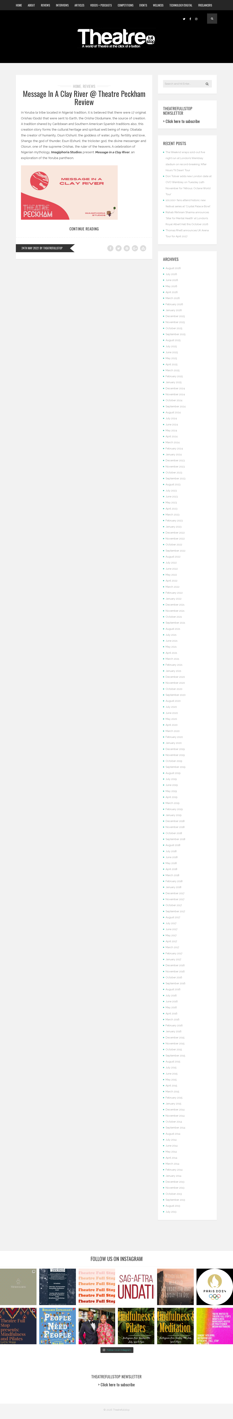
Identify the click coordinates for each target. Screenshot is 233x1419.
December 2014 (175, 1109)
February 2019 (174, 809)
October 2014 (174, 1121)
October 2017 (174, 905)
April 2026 (172, 292)
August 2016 (173, 989)
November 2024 (175, 394)
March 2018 (172, 875)
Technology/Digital (180, 5)
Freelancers (205, 5)
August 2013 (173, 1205)
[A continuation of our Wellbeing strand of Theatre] (57, 1287)
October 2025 (174, 328)
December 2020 (175, 676)
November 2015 (175, 1043)
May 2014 (171, 1151)
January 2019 (173, 815)
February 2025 (174, 376)
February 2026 (174, 304)
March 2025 (172, 370)
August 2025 (173, 340)
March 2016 (172, 1019)
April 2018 (171, 869)
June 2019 (172, 785)
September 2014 (175, 1127)
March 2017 (172, 947)
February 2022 (174, 592)
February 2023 (174, 520)
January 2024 (174, 454)
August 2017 (173, 917)
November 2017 (175, 899)
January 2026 (174, 310)
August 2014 (173, 1133)
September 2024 (176, 406)
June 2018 (172, 857)
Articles (79, 5)
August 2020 (173, 700)
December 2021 (175, 604)
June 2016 (172, 1001)
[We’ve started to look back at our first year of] (175, 1287)
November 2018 (175, 827)
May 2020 (171, 718)
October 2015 (174, 1049)
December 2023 (175, 460)
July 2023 (171, 490)
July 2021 (171, 634)
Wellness (158, 5)
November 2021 (175, 610)
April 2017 (171, 941)
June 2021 (171, 640)
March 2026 (173, 298)
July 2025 (171, 346)
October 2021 (174, 616)
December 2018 (175, 821)
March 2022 (172, 586)
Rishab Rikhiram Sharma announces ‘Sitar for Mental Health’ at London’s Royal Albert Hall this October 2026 (187, 218)
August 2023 (173, 484)
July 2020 (171, 706)
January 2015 (173, 1103)
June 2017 (171, 929)
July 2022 (171, 562)
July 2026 (171, 274)
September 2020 (176, 694)
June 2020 (172, 713)
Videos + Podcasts (101, 5)
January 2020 (174, 742)
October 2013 (174, 1193)
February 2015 (174, 1097)
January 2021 (173, 670)
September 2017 (175, 911)
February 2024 (174, 448)
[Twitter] (184, 18)
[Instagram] (196, 18)
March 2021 (172, 658)
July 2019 (171, 779)
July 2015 (171, 1067)
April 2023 (171, 508)
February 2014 (174, 1169)
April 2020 (172, 724)
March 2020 (173, 731)
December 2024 (175, 388)
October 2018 (174, 833)
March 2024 (173, 442)
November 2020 (175, 682)
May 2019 (171, 791)
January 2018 (173, 887)
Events (143, 5)
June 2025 (172, 352)
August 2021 (173, 628)
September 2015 (175, 1055)
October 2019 (174, 761)
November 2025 (175, 322)
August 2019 (173, 773)
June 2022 (172, 568)
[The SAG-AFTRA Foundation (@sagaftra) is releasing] (136, 1287)
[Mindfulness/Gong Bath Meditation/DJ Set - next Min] (18, 1287)
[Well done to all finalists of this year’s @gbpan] (97, 1326)
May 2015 (171, 1079)
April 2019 (171, 797)
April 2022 (171, 580)
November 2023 (175, 466)
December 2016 (175, 965)
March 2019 (172, 803)
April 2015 (171, 1085)
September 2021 (175, 622)
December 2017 (175, 893)
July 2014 (171, 1139)
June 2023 (172, 496)
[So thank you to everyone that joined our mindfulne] (175, 1326)
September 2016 (175, 983)
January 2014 (173, 1175)
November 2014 (175, 1115)
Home (19, 5)
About (31, 5)
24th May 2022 (30, 248)
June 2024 (172, 424)
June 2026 (172, 280)
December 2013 (175, 1181)
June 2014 (172, 1145)
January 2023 (173, 526)
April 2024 (172, 436)
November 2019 (175, 755)
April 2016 (171, 1013)
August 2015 (173, 1061)
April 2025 (171, 364)
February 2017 (174, 953)
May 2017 (171, 935)
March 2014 (172, 1163)
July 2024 (171, 418)
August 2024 (173, 412)
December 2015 (175, 1037)
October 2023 (174, 472)
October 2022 (174, 544)
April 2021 (171, 652)
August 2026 (173, 268)
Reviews (45, 5)
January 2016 (173, 1031)
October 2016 (174, 977)
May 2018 (171, 863)
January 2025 (173, 382)
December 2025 (175, 316)
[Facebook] (190, 18)
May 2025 (171, 358)
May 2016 (171, 1007)
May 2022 (171, 574)
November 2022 (175, 538)
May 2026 (171, 286)
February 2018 (174, 881)
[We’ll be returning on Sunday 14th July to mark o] (136, 1326)
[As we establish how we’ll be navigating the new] (97, 1287)
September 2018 (175, 839)
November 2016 (175, 971)
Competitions (125, 5)
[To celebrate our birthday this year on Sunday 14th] (18, 1326)
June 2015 (171, 1073)
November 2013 (175, 1187)
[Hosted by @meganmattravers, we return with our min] (214, 1326)
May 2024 (171, 430)
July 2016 (171, 995)
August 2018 (173, 845)
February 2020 (174, 737)
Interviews (62, 5)
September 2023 (175, 478)
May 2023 (171, 502)
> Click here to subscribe (181, 121)
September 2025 (175, 334)
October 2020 (174, 689)
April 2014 (171, 1157)
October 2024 (174, 400)
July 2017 (171, 923)
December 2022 (175, 532)
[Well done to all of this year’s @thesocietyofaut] (57, 1326)
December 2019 (175, 749)
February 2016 (174, 1025)
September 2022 (175, 550)
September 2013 (175, 1199)
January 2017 (173, 959)
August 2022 (173, 556)
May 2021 (171, 646)
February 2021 (174, 664)
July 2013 (171, 1211)
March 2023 (172, 514)
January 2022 (173, 598)
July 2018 (171, 851)
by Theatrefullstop (51, 248)
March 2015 (172, 1091)
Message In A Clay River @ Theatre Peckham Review (84, 97)
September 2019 (175, 767)
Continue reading (84, 228)
